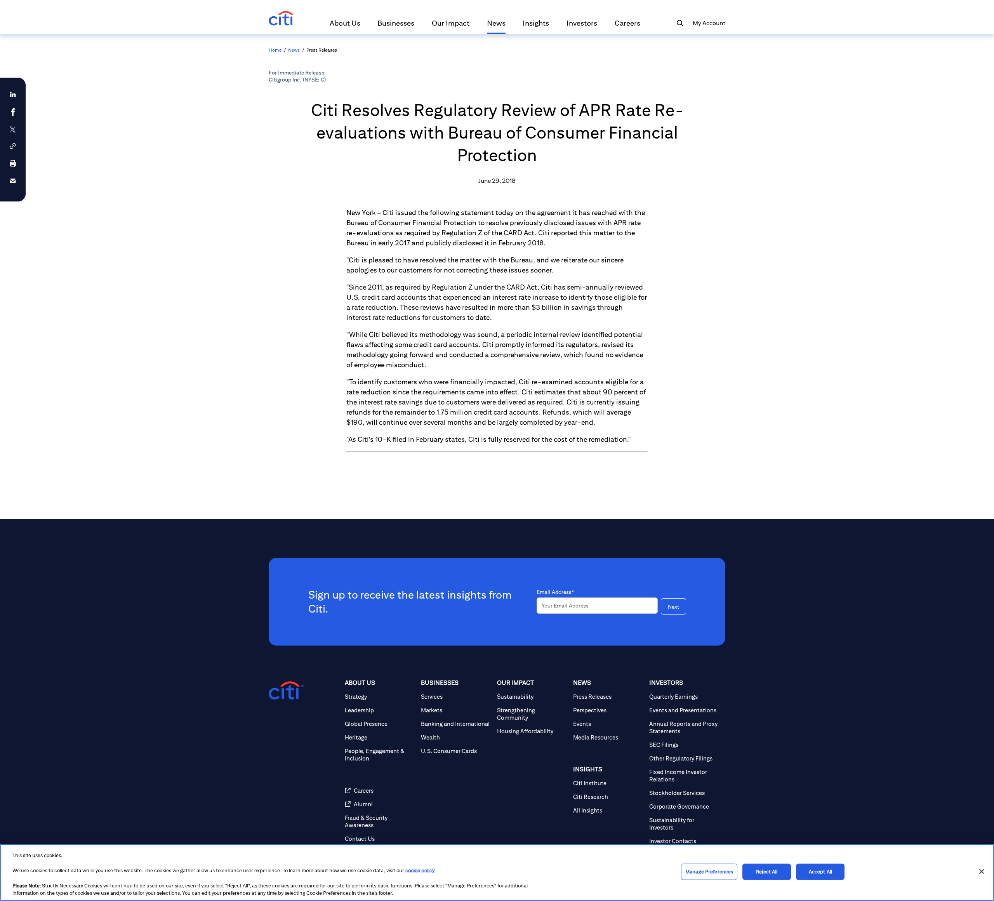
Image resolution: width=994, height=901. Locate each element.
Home (275, 50)
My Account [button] (709, 23)
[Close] (981, 871)
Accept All (820, 872)
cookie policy (419, 870)
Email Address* (555, 592)
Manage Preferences (709, 872)
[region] (497, 872)
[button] (345, 26)
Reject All (766, 872)
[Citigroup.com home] (286, 690)
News (294, 50)
